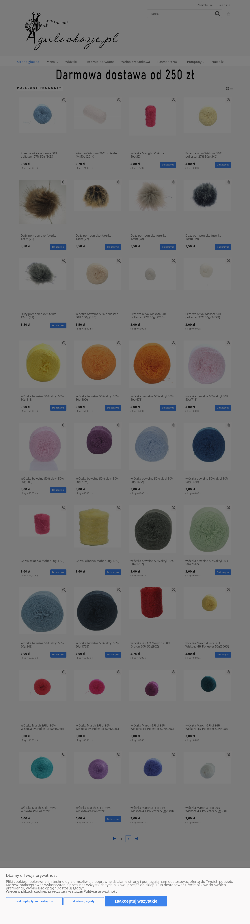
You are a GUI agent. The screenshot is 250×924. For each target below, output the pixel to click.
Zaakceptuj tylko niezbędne (34, 901)
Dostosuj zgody (84, 901)
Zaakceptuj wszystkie (136, 901)
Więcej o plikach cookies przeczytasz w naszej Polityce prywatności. (62, 891)
